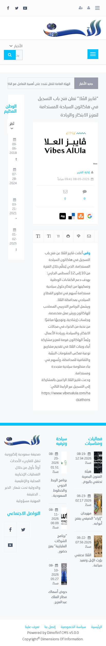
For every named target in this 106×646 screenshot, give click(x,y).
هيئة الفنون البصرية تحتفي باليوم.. (92, 476)
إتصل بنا (50, 626)
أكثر (12, 124)
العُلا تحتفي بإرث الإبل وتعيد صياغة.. (88, 560)
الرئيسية (96, 626)
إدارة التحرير (83, 172)
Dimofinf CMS (57, 632)
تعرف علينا (32, 626)
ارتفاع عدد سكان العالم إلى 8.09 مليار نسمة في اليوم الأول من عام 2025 (16, 249)
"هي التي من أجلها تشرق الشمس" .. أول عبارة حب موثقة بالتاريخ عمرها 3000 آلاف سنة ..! (16, 219)
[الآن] (72, 28)
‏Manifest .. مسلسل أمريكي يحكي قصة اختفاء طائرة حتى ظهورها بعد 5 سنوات (16, 159)
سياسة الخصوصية (73, 626)
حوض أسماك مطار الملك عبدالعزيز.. (57, 596)
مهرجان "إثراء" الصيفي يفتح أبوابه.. (88, 518)
